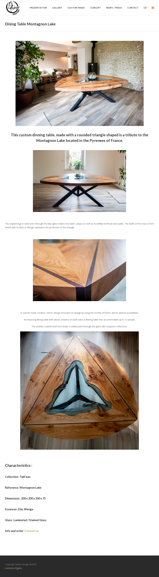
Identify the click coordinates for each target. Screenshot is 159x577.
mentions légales (13, 568)
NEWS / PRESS (114, 7)
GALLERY (57, 7)
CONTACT (133, 7)
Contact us (32, 531)
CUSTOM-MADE (76, 7)
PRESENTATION (38, 7)
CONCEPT (95, 7)
